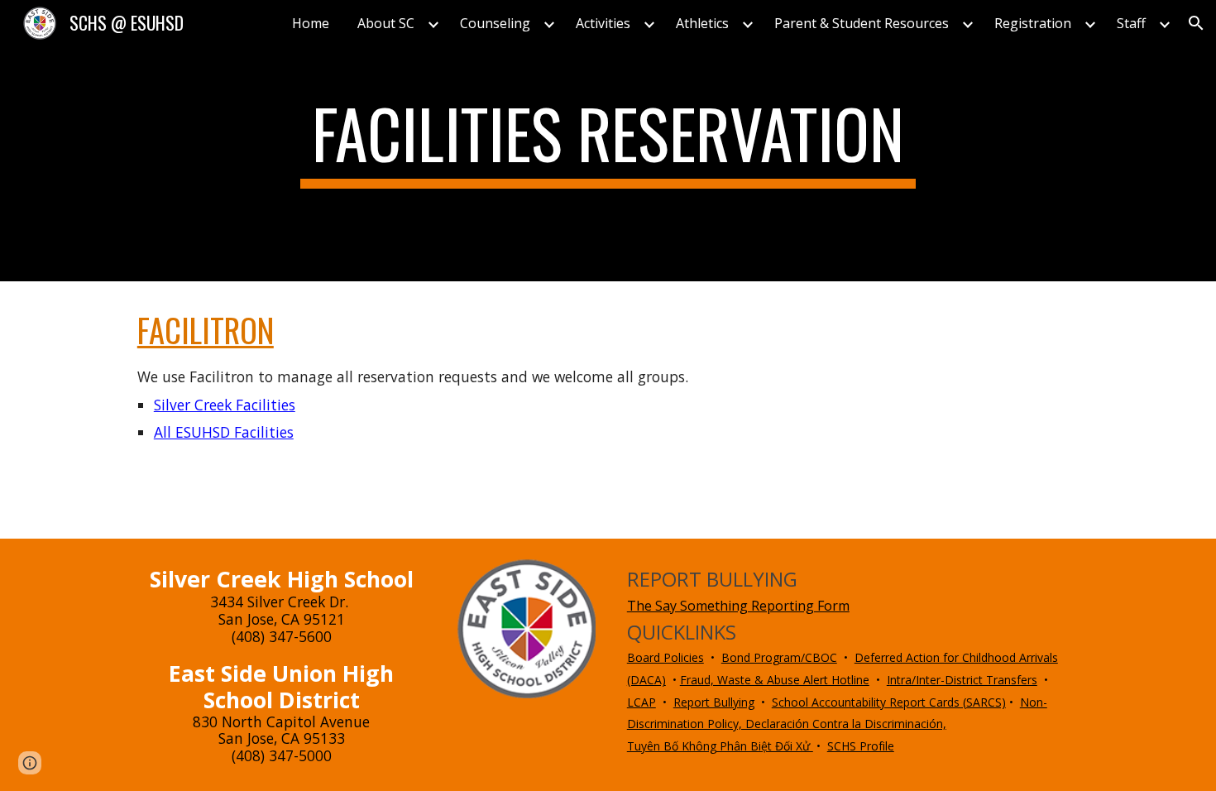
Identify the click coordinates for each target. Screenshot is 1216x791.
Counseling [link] (495, 23)
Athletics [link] (702, 23)
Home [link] (310, 23)
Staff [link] (1131, 23)
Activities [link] (603, 23)
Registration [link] (1032, 23)
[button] (1196, 23)
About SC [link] (385, 23)
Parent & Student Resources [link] (861, 23)
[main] (608, 140)
